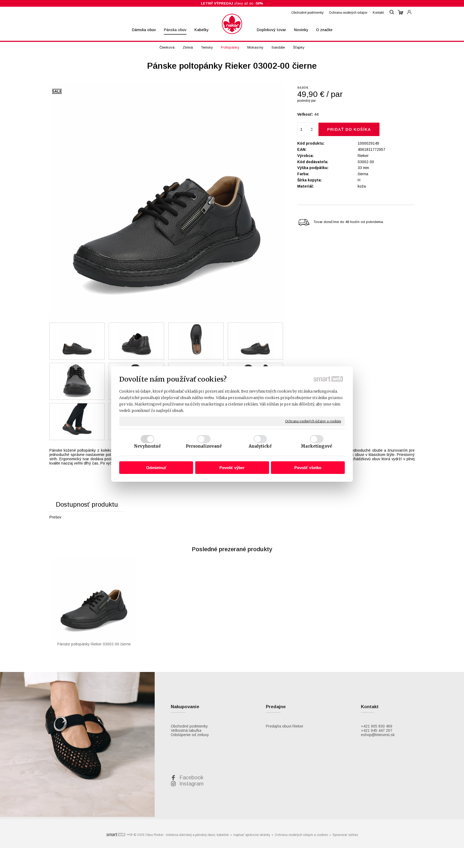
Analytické (260, 446)
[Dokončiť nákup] (400, 12)
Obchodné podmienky (189, 726)
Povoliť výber (232, 467)
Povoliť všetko (307, 467)
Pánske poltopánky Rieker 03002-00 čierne (94, 644)
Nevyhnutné (147, 446)
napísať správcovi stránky (251, 835)
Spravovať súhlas (345, 835)
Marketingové (316, 446)
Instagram (191, 784)
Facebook (191, 777)
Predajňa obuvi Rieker (284, 726)
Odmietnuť (156, 467)
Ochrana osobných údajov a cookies (313, 421)
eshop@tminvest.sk (378, 735)
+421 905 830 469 (376, 726)
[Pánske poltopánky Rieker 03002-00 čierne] (166, 201)
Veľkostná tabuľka (186, 730)
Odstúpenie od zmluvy (190, 735)
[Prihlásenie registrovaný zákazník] (409, 10)
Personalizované (204, 446)
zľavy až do (232, 3)
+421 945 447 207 (376, 730)
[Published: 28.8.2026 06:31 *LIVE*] (129, 835)
